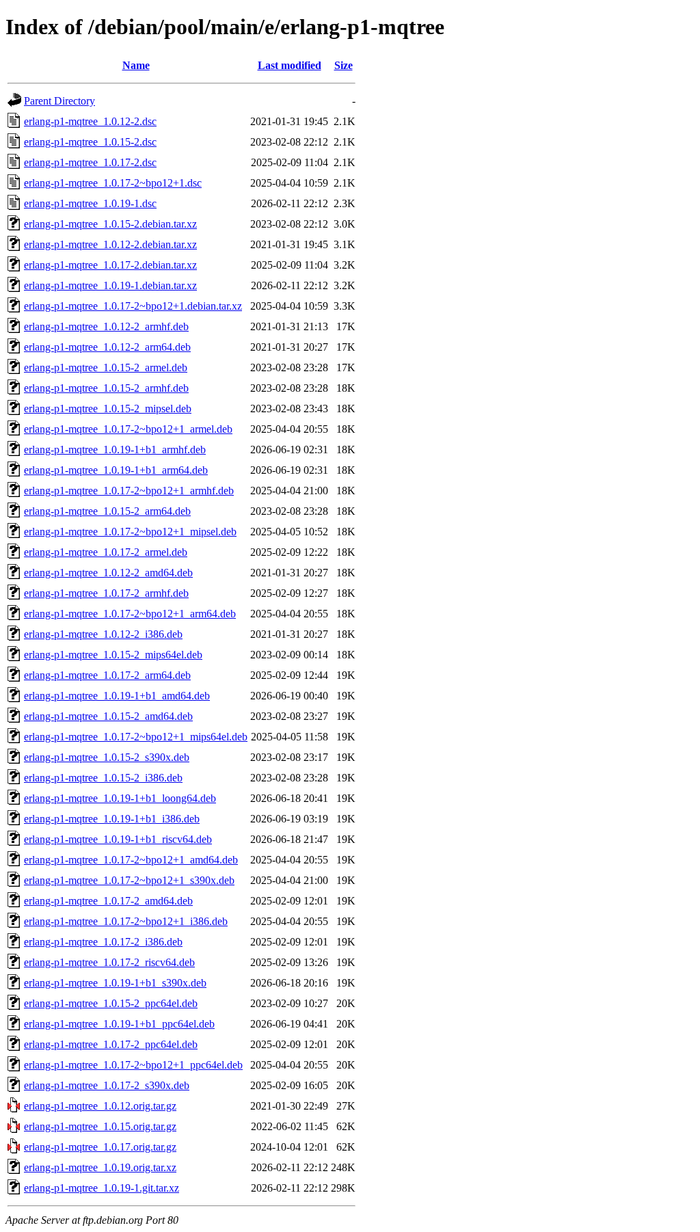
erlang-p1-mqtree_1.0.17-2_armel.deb (105, 552)
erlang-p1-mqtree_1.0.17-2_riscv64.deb (109, 962)
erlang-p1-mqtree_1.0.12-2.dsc (90, 121)
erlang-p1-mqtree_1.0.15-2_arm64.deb (107, 511)
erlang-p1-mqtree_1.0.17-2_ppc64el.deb (111, 1044)
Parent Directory (59, 101)
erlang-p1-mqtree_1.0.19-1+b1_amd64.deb (117, 695)
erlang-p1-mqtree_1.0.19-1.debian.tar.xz (110, 285)
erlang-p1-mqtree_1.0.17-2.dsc (90, 162)
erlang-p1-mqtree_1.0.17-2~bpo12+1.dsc (113, 183)
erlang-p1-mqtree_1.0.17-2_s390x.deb (106, 1085)
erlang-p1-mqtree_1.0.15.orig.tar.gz (100, 1126)
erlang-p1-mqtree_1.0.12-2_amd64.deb (108, 572)
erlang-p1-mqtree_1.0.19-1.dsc (90, 203)
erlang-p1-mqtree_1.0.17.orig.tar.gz (100, 1147)
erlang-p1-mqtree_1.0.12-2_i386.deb (103, 634)
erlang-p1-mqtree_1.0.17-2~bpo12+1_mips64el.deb (135, 736)
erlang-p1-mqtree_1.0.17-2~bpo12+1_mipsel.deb (130, 531)
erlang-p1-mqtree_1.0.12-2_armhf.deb (106, 326)
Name (136, 65)
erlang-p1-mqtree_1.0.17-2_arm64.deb (107, 675)
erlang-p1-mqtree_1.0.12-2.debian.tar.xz (110, 244)
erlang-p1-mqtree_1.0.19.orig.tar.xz (100, 1167)
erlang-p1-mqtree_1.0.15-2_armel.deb (105, 367)
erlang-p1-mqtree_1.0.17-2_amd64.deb (108, 901)
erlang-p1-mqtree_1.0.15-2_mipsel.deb (107, 408)
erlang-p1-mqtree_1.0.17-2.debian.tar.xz (110, 265)
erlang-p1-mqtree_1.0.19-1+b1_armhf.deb (115, 449)
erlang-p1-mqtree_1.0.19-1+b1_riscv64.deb (118, 839)
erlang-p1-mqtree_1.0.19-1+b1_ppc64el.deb (119, 1024)
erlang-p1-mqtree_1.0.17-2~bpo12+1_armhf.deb (129, 490)
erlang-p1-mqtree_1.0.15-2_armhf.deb (106, 388)
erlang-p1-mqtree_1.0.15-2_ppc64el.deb (111, 1003)
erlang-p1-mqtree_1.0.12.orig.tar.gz (100, 1106)
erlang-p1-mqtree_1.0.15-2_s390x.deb (106, 757)
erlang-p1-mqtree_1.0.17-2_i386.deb (103, 942)
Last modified (289, 65)
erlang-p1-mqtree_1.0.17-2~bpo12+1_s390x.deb (129, 880)
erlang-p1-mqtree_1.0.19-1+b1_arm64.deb (116, 470)
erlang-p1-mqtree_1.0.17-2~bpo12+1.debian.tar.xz (133, 306)
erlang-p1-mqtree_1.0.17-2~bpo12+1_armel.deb (128, 429)
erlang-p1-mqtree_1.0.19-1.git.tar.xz (101, 1188)
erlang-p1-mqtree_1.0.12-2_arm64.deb (107, 347)
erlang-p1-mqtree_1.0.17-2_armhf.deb (106, 593)
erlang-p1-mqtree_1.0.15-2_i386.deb (103, 778)
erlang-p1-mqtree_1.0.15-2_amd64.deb (108, 716)
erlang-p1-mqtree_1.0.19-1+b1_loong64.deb (120, 798)
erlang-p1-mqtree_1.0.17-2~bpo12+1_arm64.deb (130, 613)
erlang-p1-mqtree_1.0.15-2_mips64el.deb (113, 654)
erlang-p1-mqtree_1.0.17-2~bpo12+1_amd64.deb (131, 860)
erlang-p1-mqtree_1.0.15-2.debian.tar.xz (110, 224)
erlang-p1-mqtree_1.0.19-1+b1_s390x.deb (115, 983)
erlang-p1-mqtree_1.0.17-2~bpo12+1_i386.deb (126, 921)
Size (343, 65)
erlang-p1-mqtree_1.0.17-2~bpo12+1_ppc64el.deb (133, 1065)
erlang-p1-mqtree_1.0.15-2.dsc (90, 142)
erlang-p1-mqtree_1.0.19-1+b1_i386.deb (112, 819)
